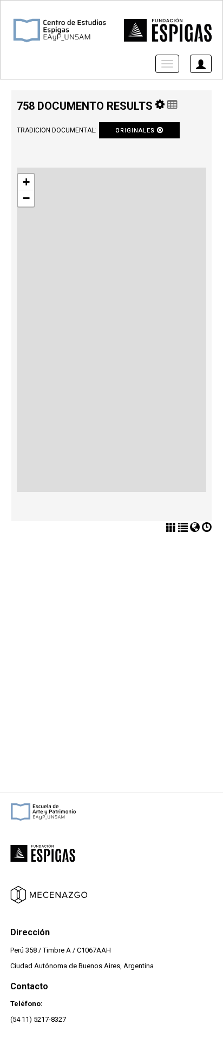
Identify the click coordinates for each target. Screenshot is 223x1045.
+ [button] (26, 182)
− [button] (26, 198)
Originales (136, 130)
